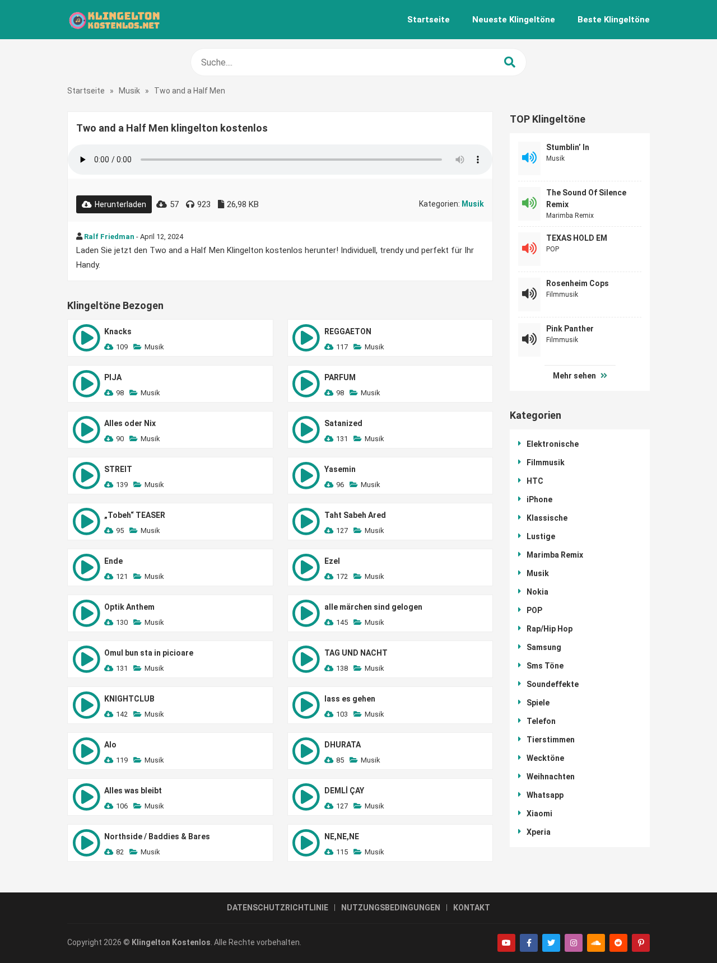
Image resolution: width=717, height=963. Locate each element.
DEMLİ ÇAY (344, 790)
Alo (110, 744)
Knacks (118, 331)
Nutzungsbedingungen (390, 907)
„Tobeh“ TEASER (134, 515)
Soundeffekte (553, 684)
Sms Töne (545, 665)
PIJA (113, 377)
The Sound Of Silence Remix (586, 198)
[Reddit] (618, 943)
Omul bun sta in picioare (148, 652)
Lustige (541, 536)
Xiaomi (539, 813)
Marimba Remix (570, 215)
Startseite (428, 20)
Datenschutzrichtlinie (277, 907)
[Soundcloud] (596, 943)
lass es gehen (349, 698)
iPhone (539, 499)
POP (552, 249)
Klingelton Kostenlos (171, 942)
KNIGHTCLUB (129, 698)
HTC (535, 480)
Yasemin (340, 469)
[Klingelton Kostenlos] (114, 20)
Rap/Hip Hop (549, 628)
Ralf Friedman (109, 236)
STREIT (118, 469)
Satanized (343, 423)
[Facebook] (529, 943)
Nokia (537, 591)
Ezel (332, 561)
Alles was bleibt (133, 790)
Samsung (544, 647)
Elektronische (553, 444)
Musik (129, 90)
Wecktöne (545, 758)
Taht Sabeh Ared (355, 515)
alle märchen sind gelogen (373, 606)
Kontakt (471, 907)
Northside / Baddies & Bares (157, 836)
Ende (113, 561)
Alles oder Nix (130, 423)
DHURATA (342, 744)
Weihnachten (551, 776)
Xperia (539, 832)
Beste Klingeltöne (614, 20)
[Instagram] (574, 943)
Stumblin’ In (567, 147)
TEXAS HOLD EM (576, 237)
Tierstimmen (551, 739)
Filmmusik (562, 294)
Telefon (541, 721)
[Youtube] (506, 943)
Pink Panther (570, 328)
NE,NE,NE (341, 836)
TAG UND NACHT (356, 652)
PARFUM (340, 377)
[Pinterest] (641, 943)
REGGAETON (347, 331)
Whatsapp (545, 795)
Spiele (538, 702)
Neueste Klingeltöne (513, 20)
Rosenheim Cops (577, 283)
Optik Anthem (129, 606)
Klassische (547, 517)
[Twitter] (551, 943)
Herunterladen (120, 204)
